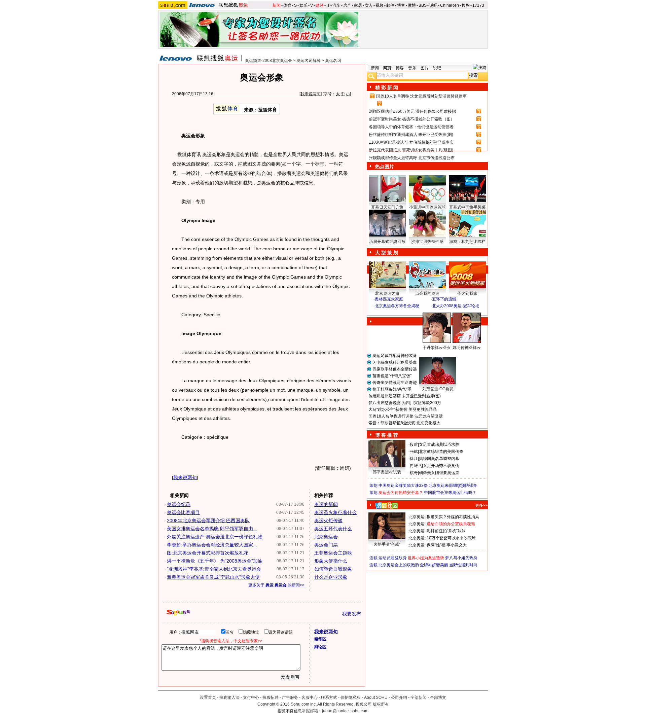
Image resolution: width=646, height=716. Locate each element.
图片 (425, 68)
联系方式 (329, 697)
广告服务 (290, 697)
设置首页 (208, 697)
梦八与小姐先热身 (461, 558)
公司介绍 (399, 697)
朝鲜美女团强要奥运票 (439, 472)
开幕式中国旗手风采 (467, 207)
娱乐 (303, 5)
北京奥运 (416, 516)
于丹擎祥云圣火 (437, 347)
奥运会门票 (326, 544)
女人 (369, 5)
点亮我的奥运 (427, 293)
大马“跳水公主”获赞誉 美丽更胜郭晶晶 (402, 409)
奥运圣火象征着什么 (335, 512)
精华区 (320, 639)
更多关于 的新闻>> (276, 585)
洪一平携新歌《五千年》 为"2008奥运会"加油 (214, 561)
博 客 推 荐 (386, 435)
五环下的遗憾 (444, 299)
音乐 (412, 68)
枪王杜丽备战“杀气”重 (391, 389)
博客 (401, 5)
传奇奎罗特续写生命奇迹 (394, 382)
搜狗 (466, 5)
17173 (478, 5)
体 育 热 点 (430, 354)
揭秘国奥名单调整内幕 (439, 458)
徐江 (414, 458)
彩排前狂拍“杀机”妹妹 (446, 531)
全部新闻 (418, 697)
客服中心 (309, 697)
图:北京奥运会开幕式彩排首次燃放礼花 (207, 553)
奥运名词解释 (308, 60)
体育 (287, 5)
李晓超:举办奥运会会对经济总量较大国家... (212, 544)
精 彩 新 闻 (386, 87)
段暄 (414, 444)
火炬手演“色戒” (386, 544)
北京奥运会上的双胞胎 (399, 565)
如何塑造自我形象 (333, 569)
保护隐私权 (350, 697)
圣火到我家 (467, 293)
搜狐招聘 (270, 697)
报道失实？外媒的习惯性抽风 (453, 516)
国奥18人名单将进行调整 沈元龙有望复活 (405, 416)
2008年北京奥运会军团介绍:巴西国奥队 (208, 520)
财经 (320, 5)
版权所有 (381, 704)
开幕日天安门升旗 (387, 207)
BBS (423, 5)
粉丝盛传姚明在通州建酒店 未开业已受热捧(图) (411, 134)
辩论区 (320, 647)
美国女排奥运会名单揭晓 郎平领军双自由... (212, 528)
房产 (347, 5)
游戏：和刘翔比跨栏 (467, 241)
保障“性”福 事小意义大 (447, 545)
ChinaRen (449, 5)
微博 (412, 5)
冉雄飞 (416, 465)
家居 (358, 5)
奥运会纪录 (178, 504)
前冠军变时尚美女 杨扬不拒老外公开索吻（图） (412, 119)
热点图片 (384, 166)
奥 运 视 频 (386, 312)
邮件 (390, 5)
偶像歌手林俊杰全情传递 (394, 369)
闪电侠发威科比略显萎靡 (394, 362)
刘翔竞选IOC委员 (438, 389)
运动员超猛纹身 (393, 558)
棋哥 (414, 472)
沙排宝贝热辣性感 (427, 241)
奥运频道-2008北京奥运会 (268, 60)
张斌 (414, 451)
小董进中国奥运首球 (427, 207)
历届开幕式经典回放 (387, 241)
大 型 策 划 (386, 252)
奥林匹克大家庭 (389, 299)
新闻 (277, 5)
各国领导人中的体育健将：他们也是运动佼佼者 (411, 126)
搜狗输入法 (229, 697)
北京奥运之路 (387, 293)
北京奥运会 (326, 536)
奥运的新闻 (326, 504)
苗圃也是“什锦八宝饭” (391, 375)
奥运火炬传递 (328, 520)
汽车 (336, 5)
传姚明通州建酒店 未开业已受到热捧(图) (404, 396)
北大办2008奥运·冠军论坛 (455, 305)
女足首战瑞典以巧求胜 (439, 444)
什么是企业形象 (330, 577)
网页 (387, 68)
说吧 (433, 5)
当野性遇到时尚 (463, 565)
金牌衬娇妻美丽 (434, 565)
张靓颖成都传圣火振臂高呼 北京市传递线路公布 (412, 157)
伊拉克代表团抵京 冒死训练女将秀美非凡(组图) (411, 150)
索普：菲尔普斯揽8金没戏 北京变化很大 (404, 423)
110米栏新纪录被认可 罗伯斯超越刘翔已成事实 (411, 142)
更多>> (481, 505)
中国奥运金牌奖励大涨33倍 (403, 485)
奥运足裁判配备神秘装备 (394, 355)
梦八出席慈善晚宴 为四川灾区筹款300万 (404, 402)
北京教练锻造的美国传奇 (441, 451)
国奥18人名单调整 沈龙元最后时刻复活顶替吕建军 (421, 96)
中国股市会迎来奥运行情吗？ (450, 492)
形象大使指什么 (330, 561)
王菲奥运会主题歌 (333, 553)
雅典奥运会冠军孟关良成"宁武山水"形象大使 (213, 577)
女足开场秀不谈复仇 (441, 465)
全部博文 (438, 697)
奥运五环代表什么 (333, 528)
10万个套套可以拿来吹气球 (451, 538)
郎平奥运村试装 (387, 472)
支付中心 (251, 697)
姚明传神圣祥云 (467, 347)
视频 (379, 5)
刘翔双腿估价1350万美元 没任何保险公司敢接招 (412, 111)
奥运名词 (333, 60)
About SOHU (376, 697)
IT (328, 5)
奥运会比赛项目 (183, 512)
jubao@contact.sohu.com (345, 711)
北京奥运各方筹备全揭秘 (397, 305)
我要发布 (351, 613)
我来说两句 (310, 94)
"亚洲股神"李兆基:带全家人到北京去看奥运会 (214, 569)
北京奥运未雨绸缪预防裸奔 (453, 485)
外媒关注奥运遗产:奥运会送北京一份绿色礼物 (214, 536)
